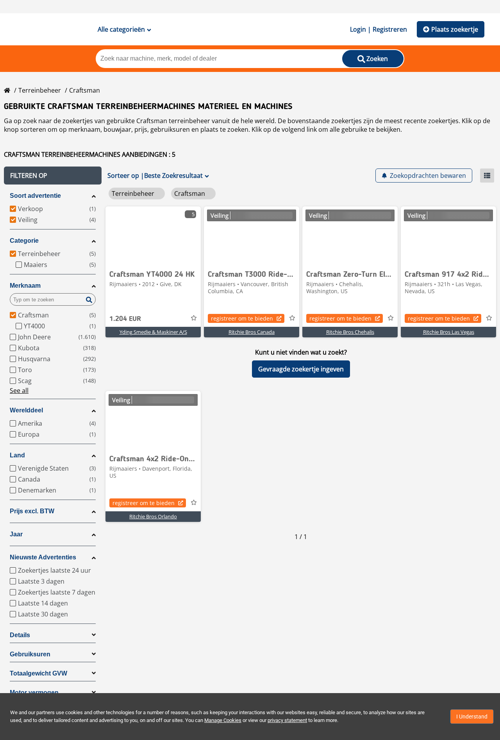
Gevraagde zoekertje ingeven (301, 369)
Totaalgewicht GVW (38, 673)
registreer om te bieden (242, 318)
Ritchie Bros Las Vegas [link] (448, 331)
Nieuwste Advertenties (43, 557)
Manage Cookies (222, 720)
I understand (472, 716)
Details (20, 635)
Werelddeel (26, 410)
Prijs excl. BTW (32, 511)
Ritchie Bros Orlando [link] (153, 516)
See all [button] (19, 390)
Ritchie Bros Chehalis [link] (350, 331)
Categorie (24, 240)
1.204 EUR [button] (125, 319)
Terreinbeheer (39, 90)
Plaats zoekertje (454, 29)
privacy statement (287, 720)
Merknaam (25, 285)
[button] (53, 176)
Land (17, 455)
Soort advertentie (35, 195)
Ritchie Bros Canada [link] (252, 331)
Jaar (16, 534)
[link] (153, 235)
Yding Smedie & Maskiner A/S (153, 331)
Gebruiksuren (30, 654)
